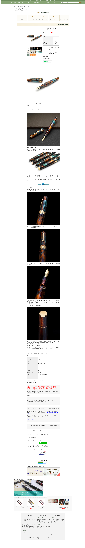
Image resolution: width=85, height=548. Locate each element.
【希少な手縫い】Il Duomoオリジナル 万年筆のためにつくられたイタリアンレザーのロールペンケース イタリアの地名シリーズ (64, 507)
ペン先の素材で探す (17, 9)
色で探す (16, 8)
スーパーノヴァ (27, 6)
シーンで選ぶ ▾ (27, 2)
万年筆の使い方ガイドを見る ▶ (63, 24)
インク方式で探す (17, 10)
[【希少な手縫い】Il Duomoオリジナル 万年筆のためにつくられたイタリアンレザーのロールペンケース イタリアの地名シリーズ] (64, 502)
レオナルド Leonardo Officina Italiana (19, 6)
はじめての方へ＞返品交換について (58, 537)
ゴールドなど (21, 9)
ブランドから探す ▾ (13, 2)
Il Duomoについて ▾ (35, 2)
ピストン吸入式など (22, 10)
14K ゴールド (25, 9)
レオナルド (22, 8)
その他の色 (19, 8)
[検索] (80, 2)
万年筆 (24, 6)
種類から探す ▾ (20, 2)
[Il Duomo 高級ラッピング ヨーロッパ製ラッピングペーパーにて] (53, 501)
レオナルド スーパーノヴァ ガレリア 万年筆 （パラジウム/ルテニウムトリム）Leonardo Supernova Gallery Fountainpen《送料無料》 (31, 507)
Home (7, 2)
